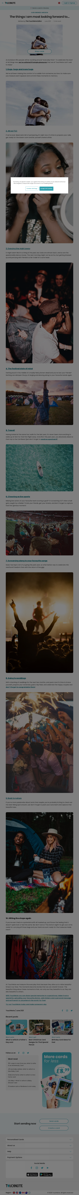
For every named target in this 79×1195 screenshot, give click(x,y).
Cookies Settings (31, 188)
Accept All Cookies (46, 188)
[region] (39, 185)
